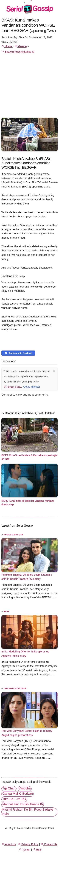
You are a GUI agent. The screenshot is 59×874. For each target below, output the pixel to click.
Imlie (6, 611)
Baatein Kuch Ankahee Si (19, 51)
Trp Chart (9, 788)
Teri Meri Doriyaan (15, 688)
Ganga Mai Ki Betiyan (17, 793)
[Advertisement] (29, 87)
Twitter (26, 849)
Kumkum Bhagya (13, 535)
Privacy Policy (13, 387)
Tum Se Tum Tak (14, 799)
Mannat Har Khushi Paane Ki (22, 804)
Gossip (22, 46)
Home (8, 46)
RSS (38, 849)
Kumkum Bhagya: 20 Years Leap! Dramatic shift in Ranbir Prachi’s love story (26, 576)
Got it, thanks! (31, 386)
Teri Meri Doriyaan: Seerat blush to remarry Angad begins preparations (26, 733)
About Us (10, 844)
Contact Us (50, 844)
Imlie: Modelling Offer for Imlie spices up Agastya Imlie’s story (25, 653)
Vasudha (25, 788)
